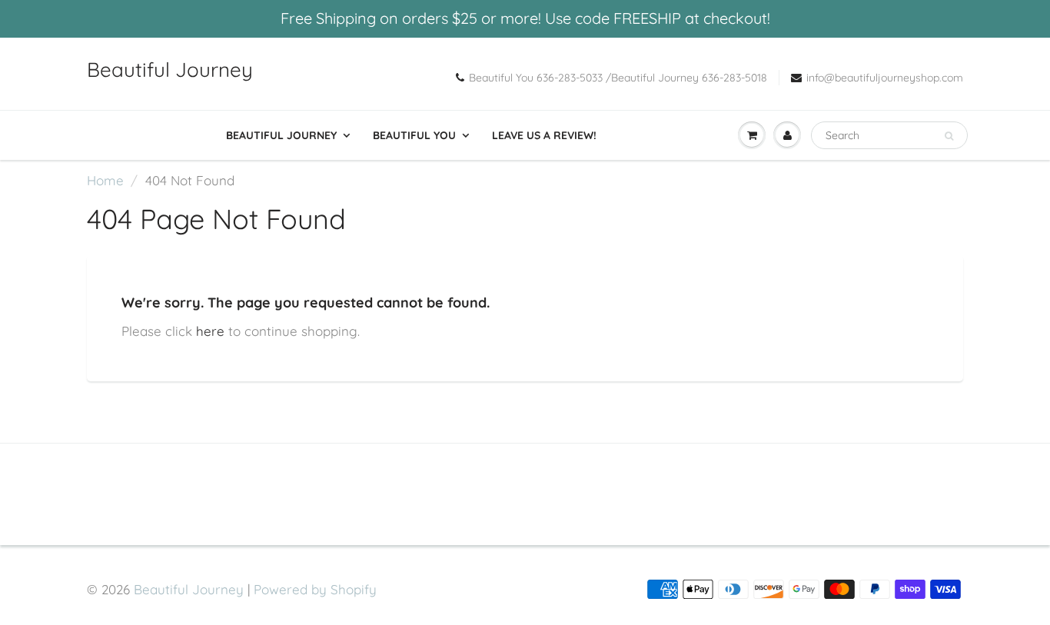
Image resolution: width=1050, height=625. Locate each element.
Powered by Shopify (315, 589)
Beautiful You (414, 135)
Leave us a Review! (544, 135)
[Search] (949, 136)
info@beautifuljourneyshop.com (884, 78)
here (210, 331)
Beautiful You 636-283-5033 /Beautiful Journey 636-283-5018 (618, 78)
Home (105, 180)
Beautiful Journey (170, 69)
